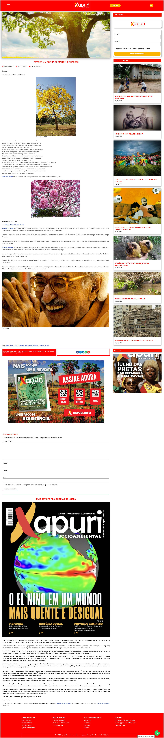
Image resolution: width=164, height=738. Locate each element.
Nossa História (27, 723)
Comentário (7, 441)
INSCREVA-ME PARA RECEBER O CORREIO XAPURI (133, 49)
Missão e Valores (27, 725)
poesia (47, 345)
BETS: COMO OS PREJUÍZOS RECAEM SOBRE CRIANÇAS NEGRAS (133, 228)
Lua (26, 345)
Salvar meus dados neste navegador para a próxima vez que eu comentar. (31, 484)
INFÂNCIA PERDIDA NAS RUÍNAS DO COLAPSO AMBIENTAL (134, 97)
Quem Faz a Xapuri (28, 728)
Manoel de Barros (7, 176)
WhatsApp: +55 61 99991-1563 (125, 723)
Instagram (87, 720)
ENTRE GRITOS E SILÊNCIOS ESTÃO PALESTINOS (134, 340)
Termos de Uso (58, 725)
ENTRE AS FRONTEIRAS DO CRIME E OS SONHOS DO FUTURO (136, 180)
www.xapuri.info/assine (64, 703)
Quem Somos (26, 720)
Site (4, 477)
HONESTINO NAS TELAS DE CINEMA (129, 134)
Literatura (21, 345)
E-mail (5, 470)
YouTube (87, 725)
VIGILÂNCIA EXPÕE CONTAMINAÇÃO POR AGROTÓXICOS (132, 264)
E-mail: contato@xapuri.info (125, 720)
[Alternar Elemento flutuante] (157, 733)
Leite (15, 345)
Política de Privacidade (61, 723)
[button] (151, 5)
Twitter (86, 728)
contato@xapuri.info (103, 703)
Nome (5, 463)
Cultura (33, 66)
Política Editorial (59, 720)
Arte (7, 345)
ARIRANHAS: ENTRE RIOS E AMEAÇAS (130, 299)
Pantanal (38, 66)
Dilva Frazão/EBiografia (14, 225)
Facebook (87, 723)
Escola (11, 345)
